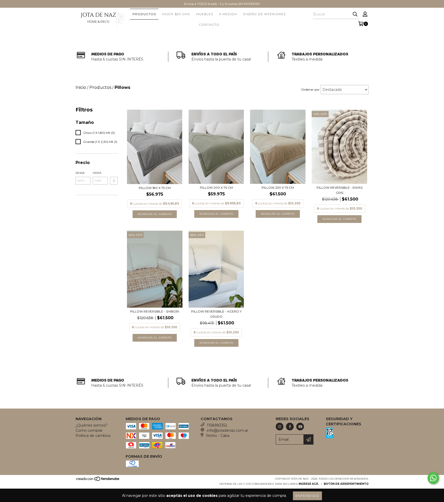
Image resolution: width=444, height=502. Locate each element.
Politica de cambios (93, 435)
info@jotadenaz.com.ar (227, 430)
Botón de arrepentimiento (346, 484)
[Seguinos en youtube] (300, 426)
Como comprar (89, 430)
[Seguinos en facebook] (290, 426)
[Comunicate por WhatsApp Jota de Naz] (433, 478)
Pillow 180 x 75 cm (155, 188)
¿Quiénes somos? (91, 425)
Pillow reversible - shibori (154, 311)
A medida (228, 14)
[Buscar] (355, 14)
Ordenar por (310, 89)
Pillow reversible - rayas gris (340, 190)
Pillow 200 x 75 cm (216, 187)
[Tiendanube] (98, 480)
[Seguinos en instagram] (279, 426)
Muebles (204, 14)
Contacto (209, 25)
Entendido (307, 496)
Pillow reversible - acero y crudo (216, 313)
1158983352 (217, 425)
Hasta (97, 173)
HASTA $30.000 (176, 14)
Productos (144, 14)
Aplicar (114, 181)
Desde (80, 173)
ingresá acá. (309, 484)
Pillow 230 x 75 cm (278, 187)
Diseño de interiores (264, 14)
